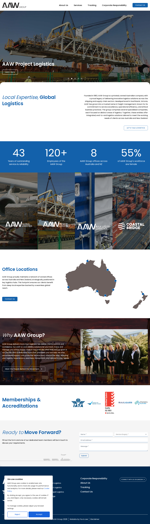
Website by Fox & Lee (79, 519)
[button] (68, 78)
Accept (39, 514)
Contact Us (86, 491)
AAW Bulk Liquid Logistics (53, 492)
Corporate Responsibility (93, 478)
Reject (17, 514)
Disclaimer (94, 519)
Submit (84, 456)
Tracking (85, 487)
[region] (28, 498)
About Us (85, 482)
